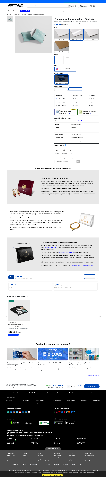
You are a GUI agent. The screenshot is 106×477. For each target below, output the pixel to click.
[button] (76, 24)
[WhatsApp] (90, 6)
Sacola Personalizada (59, 453)
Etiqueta (25, 453)
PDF (71, 153)
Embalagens (72, 457)
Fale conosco (26, 403)
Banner (24, 457)
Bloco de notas (57, 455)
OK (78, 161)
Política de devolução (55, 403)
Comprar (93, 386)
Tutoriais (90, 393)
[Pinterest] (64, 412)
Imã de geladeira (42, 457)
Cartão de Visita (11, 455)
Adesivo (9, 460)
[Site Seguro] (29, 423)
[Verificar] (14, 422)
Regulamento (84, 400)
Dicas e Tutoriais (71, 400)
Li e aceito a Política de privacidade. (52, 475)
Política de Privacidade (11, 403)
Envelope (40, 455)
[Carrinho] (97, 6)
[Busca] (69, 6)
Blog (37, 403)
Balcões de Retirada (16, 393)
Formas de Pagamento (14, 408)
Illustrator (57, 153)
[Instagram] (57, 412)
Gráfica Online (10, 453)
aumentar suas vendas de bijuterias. (82, 265)
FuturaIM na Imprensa (71, 393)
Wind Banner (26, 459)
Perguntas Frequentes (53, 393)
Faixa (24, 460)
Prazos (68, 403)
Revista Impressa (89, 453)
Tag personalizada (42, 459)
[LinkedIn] (62, 412)
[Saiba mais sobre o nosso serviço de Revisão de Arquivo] (90, 113)
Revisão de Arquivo (34, 393)
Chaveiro (56, 460)
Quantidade (71, 384)
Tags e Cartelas (12, 322)
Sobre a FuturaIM (40, 400)
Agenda (71, 459)
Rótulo (24, 455)
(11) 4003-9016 (10, 440)
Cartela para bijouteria (43, 460)
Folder (8, 459)
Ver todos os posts (93, 375)
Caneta (55, 459)
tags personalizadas (50, 247)
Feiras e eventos (89, 457)
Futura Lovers (96, 400)
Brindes (71, 453)
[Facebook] (72, 412)
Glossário (15, 464)
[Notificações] (94, 6)
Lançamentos (88, 459)
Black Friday (88, 460)
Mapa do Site (9, 400)
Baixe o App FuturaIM (60, 419)
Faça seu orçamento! (71, 1)
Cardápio (71, 460)
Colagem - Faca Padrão (61, 89)
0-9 (80, 464)
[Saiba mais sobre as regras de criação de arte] (69, 113)
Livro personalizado (89, 455)
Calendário (72, 455)
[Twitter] (74, 412)
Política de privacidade (88, 472)
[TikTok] (67, 412)
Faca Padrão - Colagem (75, 89)
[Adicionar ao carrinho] (80, 386)
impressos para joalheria (66, 252)
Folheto (9, 457)
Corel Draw (64, 153)
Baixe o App (26, 400)
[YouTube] (59, 412)
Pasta (39, 453)
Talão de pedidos (58, 457)
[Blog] (69, 412)
